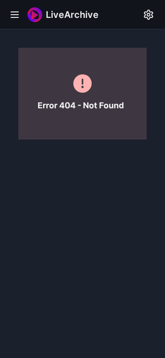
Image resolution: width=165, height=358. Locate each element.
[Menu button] (14, 14)
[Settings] (148, 15)
